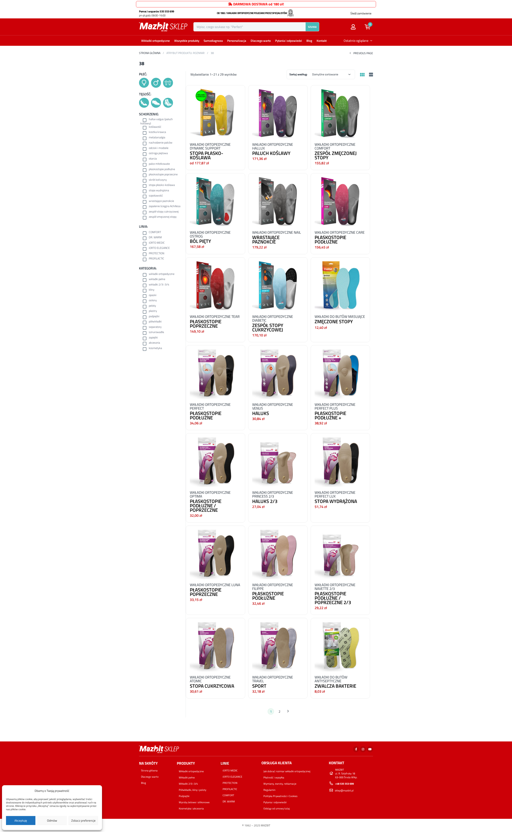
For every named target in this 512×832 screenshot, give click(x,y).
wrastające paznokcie (161, 201)
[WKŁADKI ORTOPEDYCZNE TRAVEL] (278, 645)
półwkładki (155, 321)
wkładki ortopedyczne (161, 274)
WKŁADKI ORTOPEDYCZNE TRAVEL (272, 679)
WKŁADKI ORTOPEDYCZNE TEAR (215, 316)
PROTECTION (156, 253)
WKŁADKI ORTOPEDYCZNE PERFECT (210, 406)
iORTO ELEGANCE (159, 248)
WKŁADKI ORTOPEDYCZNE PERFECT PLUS (335, 406)
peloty (152, 306)
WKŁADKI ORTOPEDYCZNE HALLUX (272, 146)
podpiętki (154, 316)
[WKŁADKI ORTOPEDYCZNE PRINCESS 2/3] (278, 461)
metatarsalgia (157, 137)
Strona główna (149, 53)
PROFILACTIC (156, 258)
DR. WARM (155, 237)
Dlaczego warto (261, 40)
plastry (153, 311)
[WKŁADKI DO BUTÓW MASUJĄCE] (340, 285)
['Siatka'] (362, 75)
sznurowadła (156, 332)
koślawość (155, 127)
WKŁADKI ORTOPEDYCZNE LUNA (215, 585)
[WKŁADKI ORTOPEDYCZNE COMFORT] (340, 113)
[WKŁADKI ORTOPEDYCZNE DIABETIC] (278, 285)
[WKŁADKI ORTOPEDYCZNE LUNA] (215, 553)
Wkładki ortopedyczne (155, 40)
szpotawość (156, 196)
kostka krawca (157, 132)
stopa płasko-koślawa (162, 185)
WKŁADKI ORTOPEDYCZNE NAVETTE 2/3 (335, 586)
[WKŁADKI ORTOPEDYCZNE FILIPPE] (278, 553)
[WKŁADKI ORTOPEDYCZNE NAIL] (278, 201)
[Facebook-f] (356, 749)
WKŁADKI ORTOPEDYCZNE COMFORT (335, 146)
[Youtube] (370, 749)
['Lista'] (370, 75)
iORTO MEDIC (157, 243)
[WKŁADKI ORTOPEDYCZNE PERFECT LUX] (340, 461)
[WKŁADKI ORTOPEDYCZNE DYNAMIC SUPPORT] (215, 113)
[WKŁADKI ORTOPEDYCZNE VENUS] (278, 373)
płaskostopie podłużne (162, 169)
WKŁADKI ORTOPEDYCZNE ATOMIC (210, 679)
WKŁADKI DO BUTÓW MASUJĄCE (340, 316)
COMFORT (155, 232)
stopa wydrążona (159, 190)
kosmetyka (155, 348)
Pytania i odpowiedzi (288, 40)
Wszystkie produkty (186, 40)
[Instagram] (363, 749)
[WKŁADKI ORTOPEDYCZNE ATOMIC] (215, 645)
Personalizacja (236, 40)
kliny (151, 290)
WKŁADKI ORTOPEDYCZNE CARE (340, 232)
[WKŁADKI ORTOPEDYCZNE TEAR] (215, 285)
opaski (152, 295)
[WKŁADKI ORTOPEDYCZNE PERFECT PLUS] (340, 373)
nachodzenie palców (160, 143)
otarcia (153, 159)
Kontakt (322, 40)
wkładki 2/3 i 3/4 (159, 284)
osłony (153, 300)
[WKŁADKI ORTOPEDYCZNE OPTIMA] (215, 461)
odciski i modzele (158, 148)
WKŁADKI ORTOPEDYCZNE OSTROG (210, 234)
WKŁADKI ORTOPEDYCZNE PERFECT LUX (335, 494)
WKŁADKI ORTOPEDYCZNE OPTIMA (210, 494)
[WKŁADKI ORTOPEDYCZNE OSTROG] (215, 201)
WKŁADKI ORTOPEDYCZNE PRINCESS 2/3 (272, 494)
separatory (155, 327)
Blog (309, 40)
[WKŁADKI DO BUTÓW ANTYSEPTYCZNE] (340, 645)
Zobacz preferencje (83, 820)
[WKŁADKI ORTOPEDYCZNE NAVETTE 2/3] (340, 553)
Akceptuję (20, 820)
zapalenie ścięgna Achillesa (164, 206)
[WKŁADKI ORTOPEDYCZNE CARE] (340, 201)
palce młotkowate (159, 164)
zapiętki (153, 337)
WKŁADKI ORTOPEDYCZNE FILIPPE (272, 586)
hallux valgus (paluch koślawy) (156, 121)
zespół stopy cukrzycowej (164, 211)
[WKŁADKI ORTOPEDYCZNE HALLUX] (278, 113)
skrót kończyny (158, 180)
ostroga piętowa (158, 153)
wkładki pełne (157, 279)
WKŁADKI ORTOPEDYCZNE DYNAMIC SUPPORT (210, 146)
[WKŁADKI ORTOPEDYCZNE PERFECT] (215, 373)
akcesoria (154, 343)
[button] (369, 27)
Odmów (52, 820)
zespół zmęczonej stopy (163, 217)
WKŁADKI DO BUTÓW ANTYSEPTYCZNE (331, 679)
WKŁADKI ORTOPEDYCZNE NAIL (276, 232)
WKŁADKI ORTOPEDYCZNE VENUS (272, 406)
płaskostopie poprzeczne (163, 174)
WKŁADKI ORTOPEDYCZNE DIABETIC (272, 318)
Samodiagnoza (213, 40)
